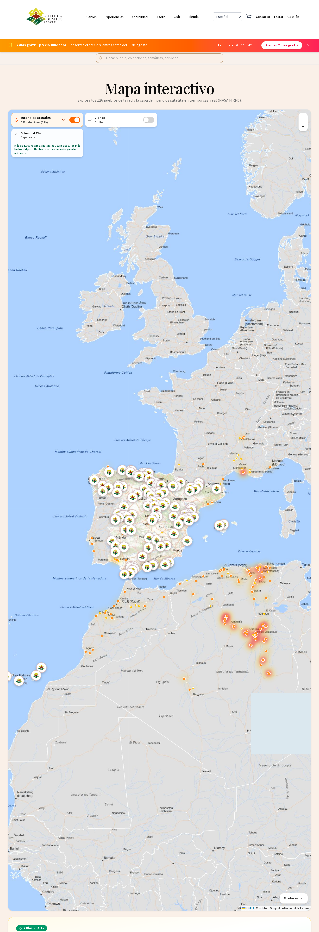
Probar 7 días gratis (281, 45)
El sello (161, 17)
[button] (174, 517)
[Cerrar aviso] (308, 45)
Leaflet (249, 908)
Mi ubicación (294, 898)
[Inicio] (45, 17)
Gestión (293, 16)
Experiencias (114, 17)
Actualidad (140, 17)
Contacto (263, 16)
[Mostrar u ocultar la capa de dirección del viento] (148, 120)
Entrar (278, 16)
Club (177, 16)
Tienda (193, 16)
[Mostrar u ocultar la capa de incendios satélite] (74, 120)
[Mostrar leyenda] (63, 120)
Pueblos (91, 17)
